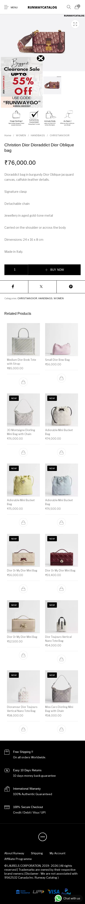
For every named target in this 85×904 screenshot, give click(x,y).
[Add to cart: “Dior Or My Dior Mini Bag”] (23, 588)
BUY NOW (57, 269)
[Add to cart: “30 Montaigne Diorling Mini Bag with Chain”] (23, 452)
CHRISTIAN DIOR (60, 135)
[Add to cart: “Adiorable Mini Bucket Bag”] (61, 452)
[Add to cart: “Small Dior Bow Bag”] (61, 378)
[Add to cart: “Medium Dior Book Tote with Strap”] (23, 382)
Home (7, 135)
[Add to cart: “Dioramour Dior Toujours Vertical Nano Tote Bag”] (23, 729)
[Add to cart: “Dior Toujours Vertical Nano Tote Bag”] (61, 659)
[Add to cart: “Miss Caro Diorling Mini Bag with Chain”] (61, 729)
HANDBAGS (38, 135)
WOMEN (21, 135)
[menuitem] (14, 853)
